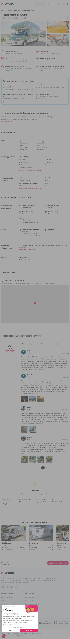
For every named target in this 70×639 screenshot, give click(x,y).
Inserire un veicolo (54, 4)
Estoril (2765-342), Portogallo (17, 18)
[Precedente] (3, 533)
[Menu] (66, 4)
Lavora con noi (18, 633)
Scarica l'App (40, 4)
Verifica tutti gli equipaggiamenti (30, 170)
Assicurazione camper (32, 604)
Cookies (38, 633)
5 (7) (4, 18)
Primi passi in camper (8, 604)
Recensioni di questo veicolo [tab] (32, 344)
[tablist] (45, 344)
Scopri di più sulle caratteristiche (30, 188)
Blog (2, 633)
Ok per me (29, 630)
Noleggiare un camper (8, 601)
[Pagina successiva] (50, 468)
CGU (25, 633)
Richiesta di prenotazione (57, 563)
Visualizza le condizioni (27, 249)
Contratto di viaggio (31, 601)
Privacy (31, 633)
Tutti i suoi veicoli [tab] (51, 344)
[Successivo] (24, 533)
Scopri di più (7, 102)
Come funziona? (6, 597)
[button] (4, 636)
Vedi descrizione (6, 121)
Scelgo (10, 630)
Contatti (8, 633)
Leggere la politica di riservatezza (11, 624)
